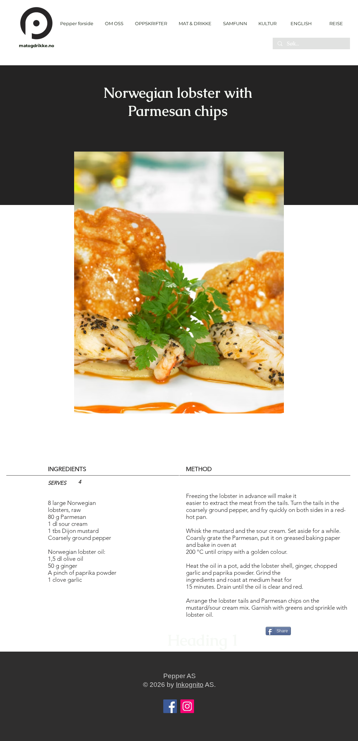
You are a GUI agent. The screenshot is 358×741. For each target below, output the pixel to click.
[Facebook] (170, 706)
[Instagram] (187, 706)
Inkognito (189, 684)
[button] (151, 23)
